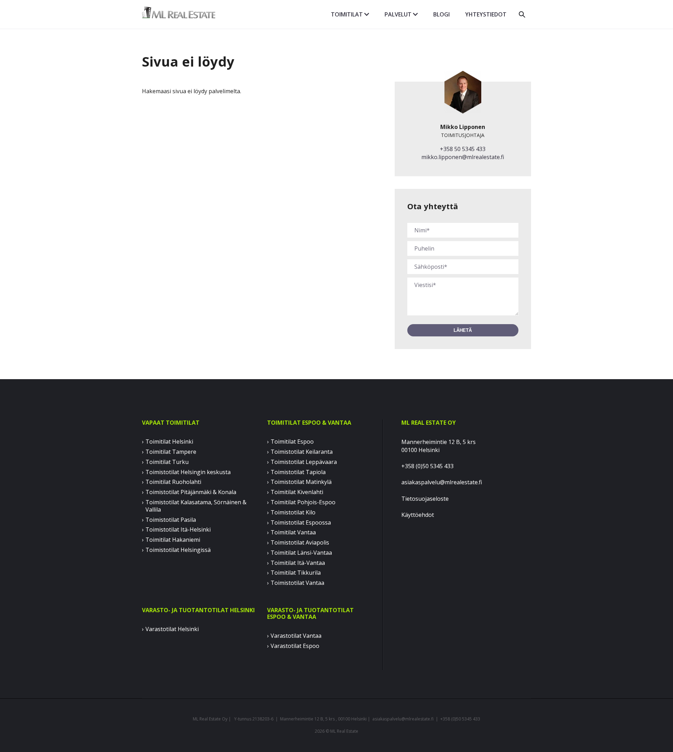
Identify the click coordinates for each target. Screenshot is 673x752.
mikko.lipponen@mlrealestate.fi (462, 157)
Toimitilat (347, 14)
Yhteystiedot (486, 14)
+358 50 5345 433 (462, 149)
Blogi (441, 14)
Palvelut (399, 14)
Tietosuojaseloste (425, 499)
